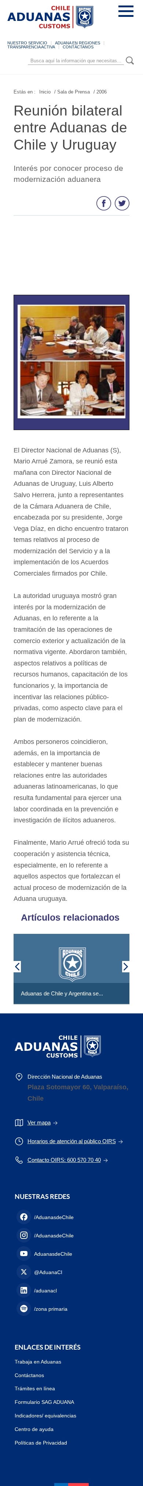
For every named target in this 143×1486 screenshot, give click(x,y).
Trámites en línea (35, 1388)
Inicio (45, 92)
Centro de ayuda (34, 1429)
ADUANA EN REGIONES (77, 43)
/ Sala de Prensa (72, 92)
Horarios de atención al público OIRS (71, 1141)
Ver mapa (39, 1122)
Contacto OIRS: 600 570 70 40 (64, 1160)
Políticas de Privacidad (41, 1443)
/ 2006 (100, 92)
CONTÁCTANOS (78, 47)
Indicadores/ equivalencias (45, 1416)
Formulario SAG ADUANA (44, 1402)
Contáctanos (29, 1375)
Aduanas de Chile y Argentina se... (62, 993)
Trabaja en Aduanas (38, 1362)
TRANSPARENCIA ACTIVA (31, 47)
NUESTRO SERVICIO (27, 43)
